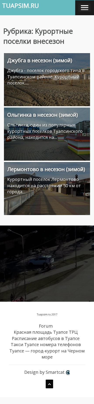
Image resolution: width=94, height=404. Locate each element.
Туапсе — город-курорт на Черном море (47, 354)
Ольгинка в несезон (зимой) (42, 114)
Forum (46, 326)
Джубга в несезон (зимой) (39, 60)
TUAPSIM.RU (20, 5)
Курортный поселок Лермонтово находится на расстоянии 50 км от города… (44, 185)
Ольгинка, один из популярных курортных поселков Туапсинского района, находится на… (45, 131)
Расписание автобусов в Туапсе (46, 338)
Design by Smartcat (45, 372)
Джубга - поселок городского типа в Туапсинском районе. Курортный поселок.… (46, 76)
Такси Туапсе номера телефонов (46, 344)
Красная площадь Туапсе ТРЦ (46, 332)
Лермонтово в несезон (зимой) (46, 169)
